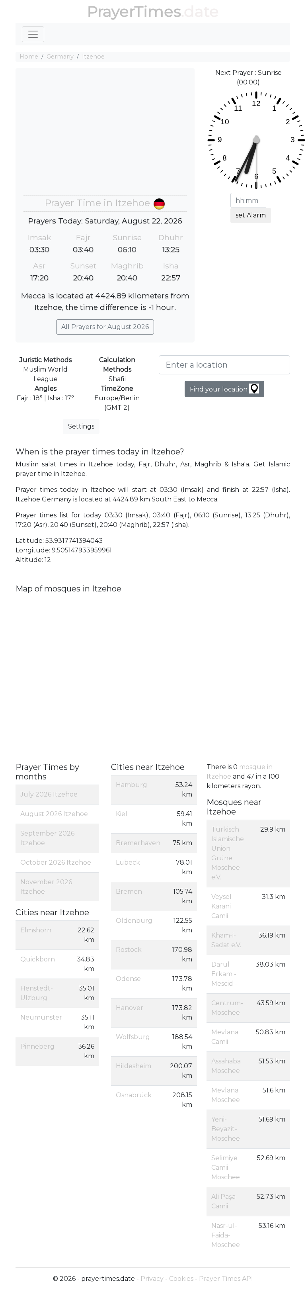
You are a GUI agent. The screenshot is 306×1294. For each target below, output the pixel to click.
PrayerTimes (134, 11)
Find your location (219, 389)
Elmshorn (35, 930)
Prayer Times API (226, 1278)
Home (28, 56)
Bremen (129, 891)
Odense (128, 979)
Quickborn (37, 959)
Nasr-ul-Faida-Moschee (225, 1235)
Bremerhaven (138, 843)
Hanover (129, 1008)
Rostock (129, 949)
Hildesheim (133, 1066)
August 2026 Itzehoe (54, 814)
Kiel (121, 814)
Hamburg (131, 785)
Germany (60, 56)
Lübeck (128, 862)
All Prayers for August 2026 (105, 327)
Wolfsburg (133, 1037)
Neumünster (41, 1017)
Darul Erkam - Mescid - (224, 974)
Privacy (152, 1278)
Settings (81, 426)
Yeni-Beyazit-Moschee (225, 1129)
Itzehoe (93, 56)
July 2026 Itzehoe (49, 794)
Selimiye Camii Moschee (225, 1167)
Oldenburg (134, 920)
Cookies (181, 1278)
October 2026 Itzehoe (55, 862)
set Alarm (251, 215)
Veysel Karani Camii (221, 906)
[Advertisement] (105, 136)
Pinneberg (37, 1046)
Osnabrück (134, 1095)
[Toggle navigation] (33, 34)
